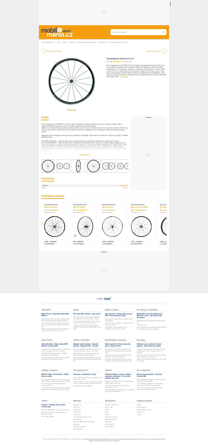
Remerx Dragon (79, 207)
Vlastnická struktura (113, 440)
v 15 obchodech (78, 243)
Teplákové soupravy (111, 419)
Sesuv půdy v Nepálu (47, 416)
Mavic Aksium (107, 207)
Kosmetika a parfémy (111, 417)
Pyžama (107, 414)
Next (166, 224)
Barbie (107, 409)
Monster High (109, 407)
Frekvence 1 (140, 412)
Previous (42, 224)
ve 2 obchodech (136, 243)
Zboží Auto (76, 424)
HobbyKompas (77, 419)
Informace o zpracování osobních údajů (153, 439)
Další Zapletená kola (51, 204)
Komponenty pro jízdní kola (87, 42)
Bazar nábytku (109, 426)
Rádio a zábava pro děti (144, 409)
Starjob (139, 404)
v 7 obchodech (107, 243)
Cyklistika (72, 42)
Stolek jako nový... (142, 325)
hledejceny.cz (77, 404)
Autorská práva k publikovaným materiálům (96, 439)
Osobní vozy (77, 409)
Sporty (65, 42)
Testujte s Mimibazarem (112, 404)
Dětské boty (108, 421)
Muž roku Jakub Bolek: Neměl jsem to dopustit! (55, 410)
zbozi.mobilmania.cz (48, 42)
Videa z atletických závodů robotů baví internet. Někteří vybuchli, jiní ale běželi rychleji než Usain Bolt (87, 359)
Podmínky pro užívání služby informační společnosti (125, 439)
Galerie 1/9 (71, 110)
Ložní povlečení (109, 424)
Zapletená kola (103, 42)
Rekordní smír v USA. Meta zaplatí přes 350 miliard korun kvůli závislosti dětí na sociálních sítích (118, 350)
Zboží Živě (76, 407)
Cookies (91, 440)
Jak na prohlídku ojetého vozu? (82, 417)
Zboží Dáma (76, 412)
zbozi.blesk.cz (77, 414)
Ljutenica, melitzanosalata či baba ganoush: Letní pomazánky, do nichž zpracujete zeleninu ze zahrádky (151, 350)
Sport (59, 42)
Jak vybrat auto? (78, 429)
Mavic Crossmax (51, 207)
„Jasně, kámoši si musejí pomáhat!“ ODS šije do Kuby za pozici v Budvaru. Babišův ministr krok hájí (55, 324)
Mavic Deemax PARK (139, 207)
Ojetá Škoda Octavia (79, 426)
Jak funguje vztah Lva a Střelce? (82, 386)
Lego (106, 412)
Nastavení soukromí (101, 440)
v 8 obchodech (49, 243)
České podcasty (141, 407)
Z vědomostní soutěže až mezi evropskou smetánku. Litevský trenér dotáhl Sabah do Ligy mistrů (87, 327)
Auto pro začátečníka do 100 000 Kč (83, 421)
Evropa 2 (139, 414)
